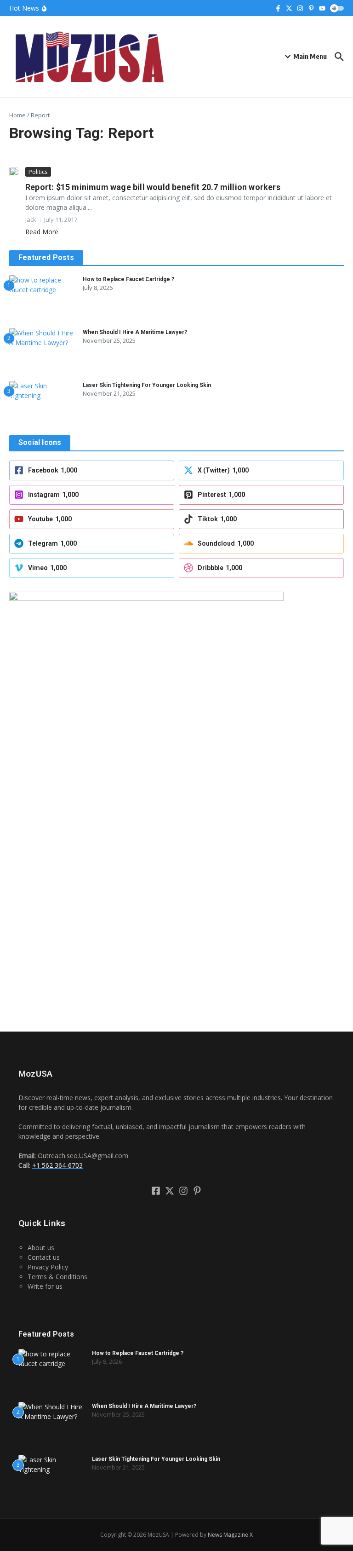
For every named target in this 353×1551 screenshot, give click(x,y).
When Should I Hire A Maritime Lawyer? (135, 332)
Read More (41, 231)
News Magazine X (230, 1535)
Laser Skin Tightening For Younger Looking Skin (147, 385)
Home (17, 115)
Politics (38, 171)
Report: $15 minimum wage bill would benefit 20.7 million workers (152, 187)
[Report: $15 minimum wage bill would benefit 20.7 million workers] (13, 171)
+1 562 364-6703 (57, 1165)
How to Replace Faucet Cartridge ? (128, 279)
